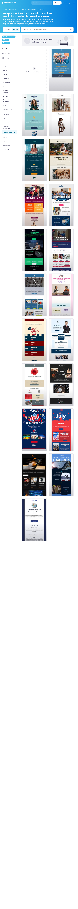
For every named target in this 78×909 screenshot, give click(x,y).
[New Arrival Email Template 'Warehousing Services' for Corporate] (61, 250)
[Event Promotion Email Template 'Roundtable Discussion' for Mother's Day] (61, 295)
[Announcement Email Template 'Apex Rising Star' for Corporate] (34, 519)
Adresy (15, 29)
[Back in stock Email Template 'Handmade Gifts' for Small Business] (61, 160)
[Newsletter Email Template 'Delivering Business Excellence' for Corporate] (61, 339)
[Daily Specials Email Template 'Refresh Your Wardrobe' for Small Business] (61, 115)
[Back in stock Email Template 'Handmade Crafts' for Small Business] (61, 384)
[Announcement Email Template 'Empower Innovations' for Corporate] (34, 115)
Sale (22, 9)
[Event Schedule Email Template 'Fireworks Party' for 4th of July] (61, 429)
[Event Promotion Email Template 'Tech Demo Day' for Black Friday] (34, 250)
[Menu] (74, 2)
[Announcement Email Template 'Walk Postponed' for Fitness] (61, 70)
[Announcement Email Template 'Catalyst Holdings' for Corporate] (34, 160)
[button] (15, 48)
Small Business (31, 9)
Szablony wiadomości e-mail (10, 9)
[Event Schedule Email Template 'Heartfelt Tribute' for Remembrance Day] (34, 384)
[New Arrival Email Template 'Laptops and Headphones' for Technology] (34, 474)
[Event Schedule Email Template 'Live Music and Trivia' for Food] (34, 339)
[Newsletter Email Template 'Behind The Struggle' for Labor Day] (34, 295)
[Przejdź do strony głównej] (8, 3)
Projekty (8, 29)
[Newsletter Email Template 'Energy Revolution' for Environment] (61, 474)
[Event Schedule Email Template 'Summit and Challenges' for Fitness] (34, 205)
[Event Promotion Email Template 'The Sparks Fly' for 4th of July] (34, 429)
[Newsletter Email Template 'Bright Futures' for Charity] (61, 205)
